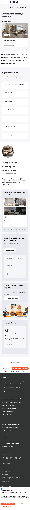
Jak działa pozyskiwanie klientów (10, 431)
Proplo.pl (4, 382)
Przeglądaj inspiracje (12, 298)
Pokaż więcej (5, 184)
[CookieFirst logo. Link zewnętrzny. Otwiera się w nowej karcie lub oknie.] (1, 489)
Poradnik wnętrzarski (7, 411)
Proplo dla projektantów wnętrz (10, 427)
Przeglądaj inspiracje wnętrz (9, 405)
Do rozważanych (23, 7)
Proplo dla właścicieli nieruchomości (11, 402)
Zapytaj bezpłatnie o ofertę (20, 368)
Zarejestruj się (5, 418)
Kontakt (4, 391)
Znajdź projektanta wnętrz (9, 408)
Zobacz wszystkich (21, 229)
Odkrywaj (9, 344)
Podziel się (10, 7)
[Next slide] (11, 229)
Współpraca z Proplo (7, 446)
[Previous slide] (4, 229)
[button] (28, 54)
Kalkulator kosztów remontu (9, 415)
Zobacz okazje (10, 250)
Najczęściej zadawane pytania (10, 434)
